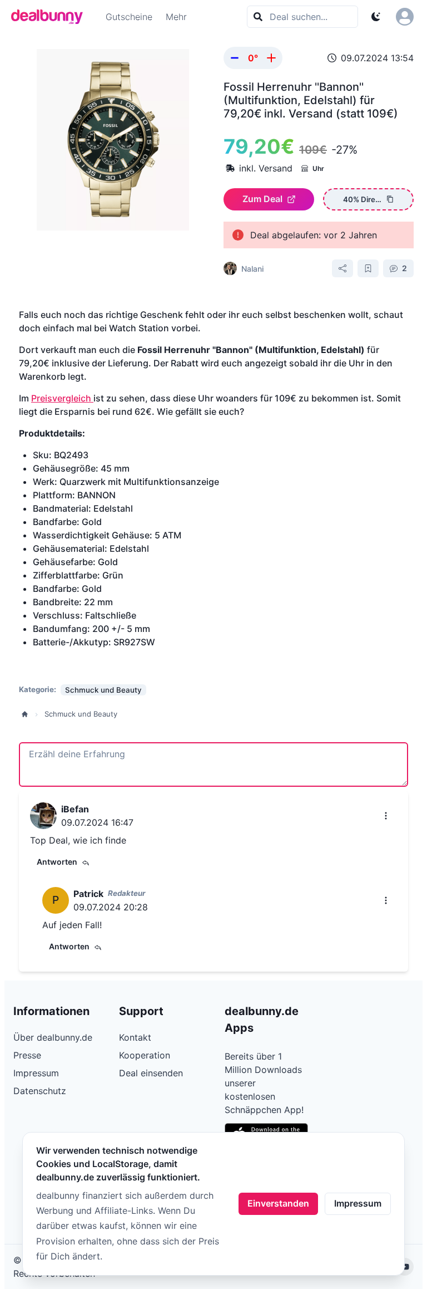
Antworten (57, 861)
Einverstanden (278, 1203)
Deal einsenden (151, 1073)
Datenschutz (39, 1090)
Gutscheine (129, 16)
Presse (27, 1055)
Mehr (176, 16)
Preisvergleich (62, 398)
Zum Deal (262, 198)
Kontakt (135, 1037)
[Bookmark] (368, 268)
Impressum (357, 1203)
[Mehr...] (386, 816)
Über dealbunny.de (52, 1037)
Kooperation (144, 1055)
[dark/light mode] (376, 17)
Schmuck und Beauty (80, 713)
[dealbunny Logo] (50, 17)
